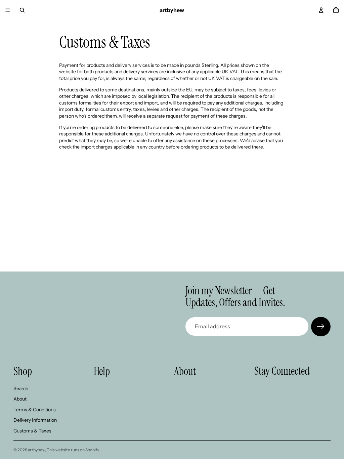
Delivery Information (35, 420)
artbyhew (36, 449)
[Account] (321, 10)
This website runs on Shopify (73, 449)
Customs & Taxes (32, 431)
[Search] (22, 10)
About (20, 399)
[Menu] (7, 10)
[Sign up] (321, 326)
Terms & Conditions (34, 409)
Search (20, 388)
